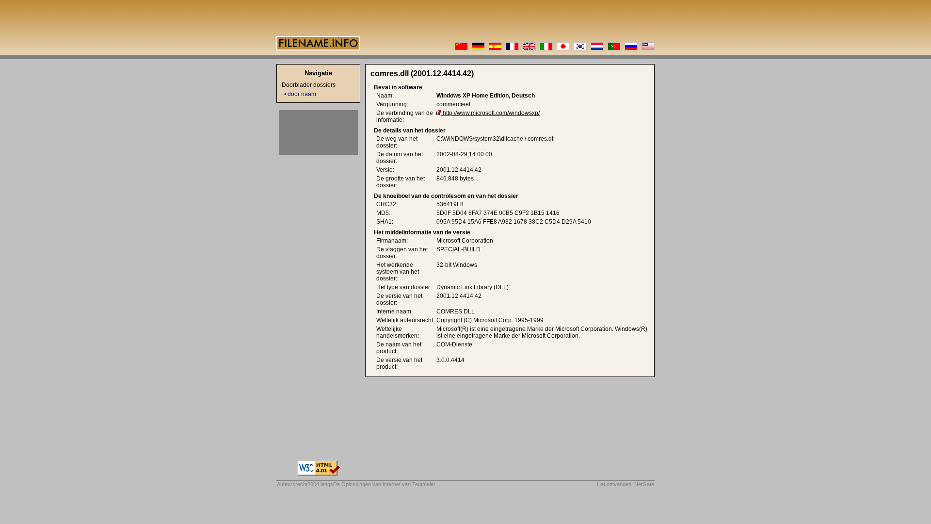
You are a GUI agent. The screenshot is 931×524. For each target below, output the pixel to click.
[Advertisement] (318, 132)
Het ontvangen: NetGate (625, 484)
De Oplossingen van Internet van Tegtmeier (384, 484)
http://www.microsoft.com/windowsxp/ (491, 113)
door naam (302, 94)
